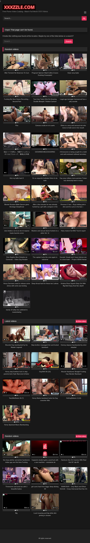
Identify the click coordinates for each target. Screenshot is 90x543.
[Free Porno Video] (45, 7)
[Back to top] (83, 537)
